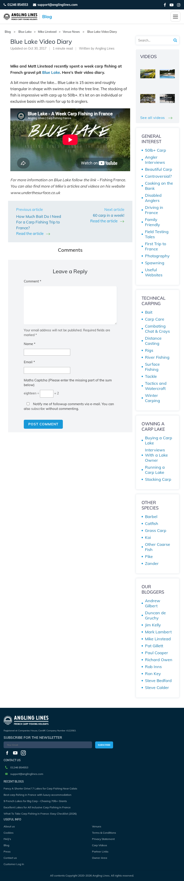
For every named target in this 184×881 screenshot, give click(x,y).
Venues (96, 826)
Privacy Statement (103, 839)
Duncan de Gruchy (155, 615)
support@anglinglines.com (26, 774)
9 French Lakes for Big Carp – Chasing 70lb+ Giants (35, 801)
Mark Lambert (158, 631)
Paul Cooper (156, 652)
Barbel (151, 516)
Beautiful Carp (158, 169)
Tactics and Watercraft (155, 386)
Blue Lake (25, 31)
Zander (152, 563)
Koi (148, 537)
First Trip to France (155, 246)
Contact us (10, 857)
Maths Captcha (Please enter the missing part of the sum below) (68, 382)
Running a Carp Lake (155, 470)
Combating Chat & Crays (157, 329)
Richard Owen (158, 659)
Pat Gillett (154, 645)
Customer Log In (14, 864)
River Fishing (157, 357)
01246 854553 (17, 5)
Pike (149, 556)
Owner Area (99, 857)
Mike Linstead (47, 31)
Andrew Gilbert (152, 603)
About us (9, 826)
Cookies (8, 832)
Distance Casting (153, 341)
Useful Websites (153, 272)
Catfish (151, 523)
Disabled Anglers (153, 198)
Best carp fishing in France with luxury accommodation (37, 794)
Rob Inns (153, 666)
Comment (32, 281)
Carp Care (154, 319)
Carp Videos (99, 845)
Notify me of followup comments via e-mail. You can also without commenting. (69, 406)
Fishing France (112, 179)
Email (29, 362)
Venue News (71, 31)
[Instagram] (178, 5)
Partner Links (100, 851)
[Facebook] (165, 5)
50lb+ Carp (155, 150)
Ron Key (153, 673)
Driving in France (154, 210)
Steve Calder (157, 687)
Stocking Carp (158, 479)
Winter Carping (152, 398)
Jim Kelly (153, 624)
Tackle (151, 376)
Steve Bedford (158, 680)
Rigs (149, 350)
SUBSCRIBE (104, 744)
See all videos (153, 117)
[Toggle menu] (175, 17)
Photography (157, 255)
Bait (148, 312)
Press (7, 851)
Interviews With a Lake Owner (156, 455)
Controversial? (158, 176)
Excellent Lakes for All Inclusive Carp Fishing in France (37, 807)
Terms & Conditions (104, 832)
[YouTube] (171, 5)
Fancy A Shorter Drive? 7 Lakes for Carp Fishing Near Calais (40, 788)
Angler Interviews (155, 160)
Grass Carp (155, 530)
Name (29, 344)
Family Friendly (152, 222)
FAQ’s (7, 839)
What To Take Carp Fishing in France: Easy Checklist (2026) (40, 813)
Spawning (154, 262)
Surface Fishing (152, 367)
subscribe (38, 409)
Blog (6, 845)
